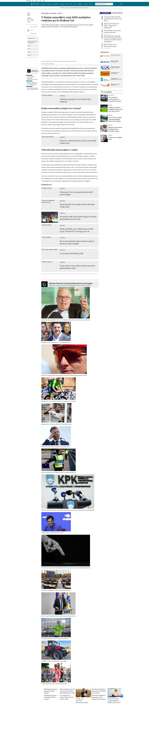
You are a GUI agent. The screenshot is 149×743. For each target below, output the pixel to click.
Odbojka (80, 4)
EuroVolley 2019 (31, 38)
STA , (28, 15)
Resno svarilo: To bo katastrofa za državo (110, 45)
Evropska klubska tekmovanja (77, 7)
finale (29, 45)
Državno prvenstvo (65, 7)
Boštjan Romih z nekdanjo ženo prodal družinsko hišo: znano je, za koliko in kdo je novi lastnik (113, 38)
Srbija (29, 51)
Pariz (29, 48)
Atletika (86, 4)
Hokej (71, 4)
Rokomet (62, 4)
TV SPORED (28, 0)
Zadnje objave (117, 13)
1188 (44, 0)
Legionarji (87, 7)
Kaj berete (105, 13)
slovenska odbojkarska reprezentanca (32, 42)
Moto (90, 4)
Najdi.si (36, 0)
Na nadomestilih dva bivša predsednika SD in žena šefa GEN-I (113, 18)
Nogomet (43, 4)
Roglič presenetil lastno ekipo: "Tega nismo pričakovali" (111, 25)
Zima (67, 4)
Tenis (75, 4)
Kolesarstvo (55, 4)
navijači (29, 55)
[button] (27, 4)
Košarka (49, 4)
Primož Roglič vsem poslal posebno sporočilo (112, 31)
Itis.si (40, 0)
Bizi (33, 0)
